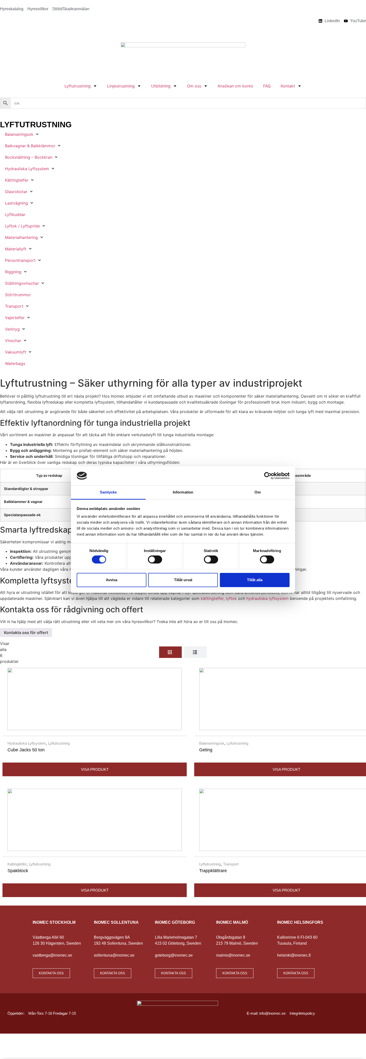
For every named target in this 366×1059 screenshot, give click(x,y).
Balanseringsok (19, 134)
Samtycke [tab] (108, 492)
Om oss (194, 85)
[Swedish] (29, 32)
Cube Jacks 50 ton (26, 749)
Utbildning (161, 85)
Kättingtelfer (16, 180)
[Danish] (3, 32)
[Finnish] (9, 32)
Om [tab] (257, 492)
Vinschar (13, 340)
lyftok (231, 598)
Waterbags (15, 363)
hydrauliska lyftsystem (267, 598)
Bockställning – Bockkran (28, 157)
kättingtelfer (212, 598)
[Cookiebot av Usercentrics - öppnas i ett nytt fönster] (268, 476)
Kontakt (288, 85)
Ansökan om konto (235, 85)
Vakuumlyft (15, 352)
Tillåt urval (183, 580)
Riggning (13, 271)
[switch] (155, 559)
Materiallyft (15, 248)
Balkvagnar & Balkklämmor (30, 145)
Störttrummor (18, 294)
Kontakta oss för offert (26, 632)
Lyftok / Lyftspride (22, 225)
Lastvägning (16, 203)
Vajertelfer (15, 317)
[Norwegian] (22, 32)
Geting (205, 749)
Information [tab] (183, 492)
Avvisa (111, 580)
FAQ (267, 85)
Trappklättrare (213, 870)
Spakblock (17, 870)
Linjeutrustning (121, 85)
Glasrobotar (16, 191)
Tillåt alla (254, 580)
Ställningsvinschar (22, 283)
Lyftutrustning (77, 85)
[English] (16, 32)
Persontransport (20, 260)
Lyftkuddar (15, 214)
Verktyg (12, 329)
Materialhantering (21, 237)
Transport (14, 306)
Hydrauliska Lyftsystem (27, 168)
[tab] (170, 652)
